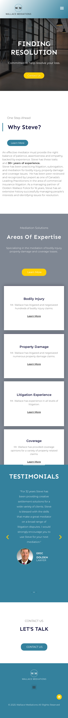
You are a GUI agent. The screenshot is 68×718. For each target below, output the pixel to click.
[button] (62, 8)
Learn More (34, 316)
